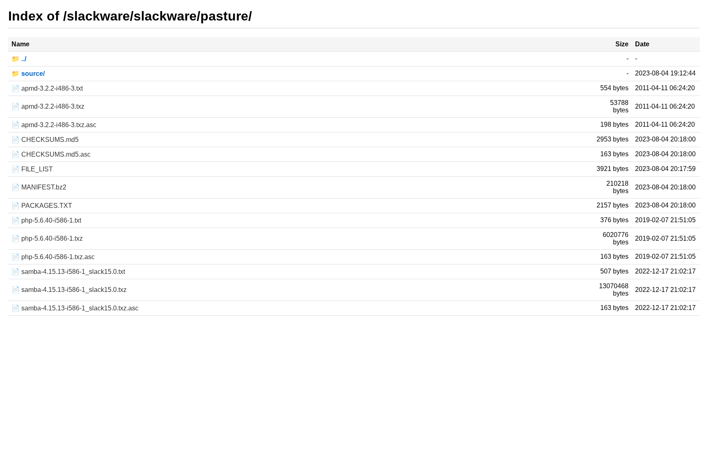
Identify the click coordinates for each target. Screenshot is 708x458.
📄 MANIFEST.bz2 (38, 187)
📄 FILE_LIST (32, 169)
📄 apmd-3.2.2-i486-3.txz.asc (53, 124)
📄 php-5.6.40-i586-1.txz (47, 238)
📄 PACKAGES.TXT (41, 205)
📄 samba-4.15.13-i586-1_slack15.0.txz (69, 289)
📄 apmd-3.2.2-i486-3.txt (47, 88)
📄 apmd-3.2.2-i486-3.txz (47, 106)
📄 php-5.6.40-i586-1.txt (46, 220)
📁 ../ (18, 58)
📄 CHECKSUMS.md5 (45, 139)
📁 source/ (28, 73)
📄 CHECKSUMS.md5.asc (51, 154)
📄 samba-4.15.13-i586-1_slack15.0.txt (68, 271)
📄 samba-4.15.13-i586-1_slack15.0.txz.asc (74, 308)
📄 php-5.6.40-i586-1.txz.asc (53, 256)
